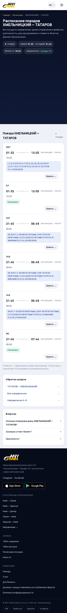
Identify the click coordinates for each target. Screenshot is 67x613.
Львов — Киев (9, 516)
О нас (5, 576)
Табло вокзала (10, 546)
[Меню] (61, 5)
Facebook (19, 478)
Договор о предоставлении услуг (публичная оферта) (29, 587)
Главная (6, 15)
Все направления (33, 393)
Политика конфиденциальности (18, 592)
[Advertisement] (33, 84)
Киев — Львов (9, 500)
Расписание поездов (13, 552)
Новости (7, 557)
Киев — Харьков (10, 506)
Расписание (18, 15)
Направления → (10, 527)
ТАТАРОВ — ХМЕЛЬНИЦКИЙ (33, 386)
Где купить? (12, 438)
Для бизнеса (9, 582)
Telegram (7, 478)
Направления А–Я (33, 400)
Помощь (7, 571)
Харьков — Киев (10, 522)
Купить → (51, 176)
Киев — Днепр (9, 511)
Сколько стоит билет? (19, 431)
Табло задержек (11, 541)
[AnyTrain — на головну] (9, 5)
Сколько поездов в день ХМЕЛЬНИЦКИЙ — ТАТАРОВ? (29, 423)
